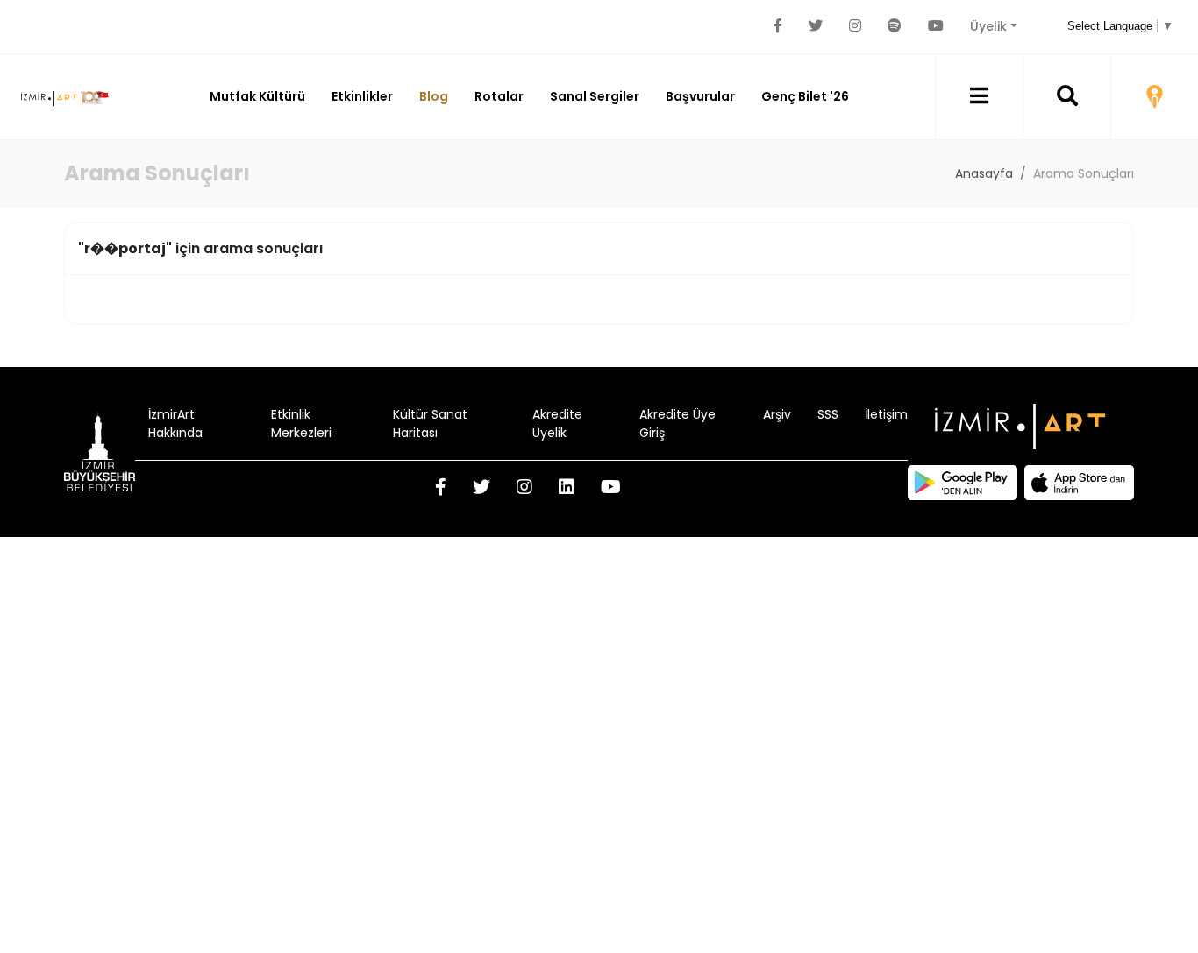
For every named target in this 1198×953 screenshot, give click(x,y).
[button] (979, 96)
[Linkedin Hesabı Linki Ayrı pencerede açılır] (566, 489)
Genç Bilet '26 (805, 96)
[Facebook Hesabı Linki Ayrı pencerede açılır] (778, 26)
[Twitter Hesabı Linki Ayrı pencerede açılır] (816, 26)
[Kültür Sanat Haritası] (1154, 96)
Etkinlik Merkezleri (301, 423)
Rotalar (499, 96)
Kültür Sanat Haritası (430, 423)
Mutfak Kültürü (257, 96)
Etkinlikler (362, 96)
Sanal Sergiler (594, 96)
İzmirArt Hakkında (175, 423)
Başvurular (700, 96)
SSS (827, 414)
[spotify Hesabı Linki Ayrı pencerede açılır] (895, 26)
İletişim (886, 414)
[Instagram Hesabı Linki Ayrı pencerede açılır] (855, 26)
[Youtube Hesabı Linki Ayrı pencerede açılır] (936, 26)
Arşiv (777, 414)
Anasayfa (984, 173)
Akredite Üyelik (557, 423)
